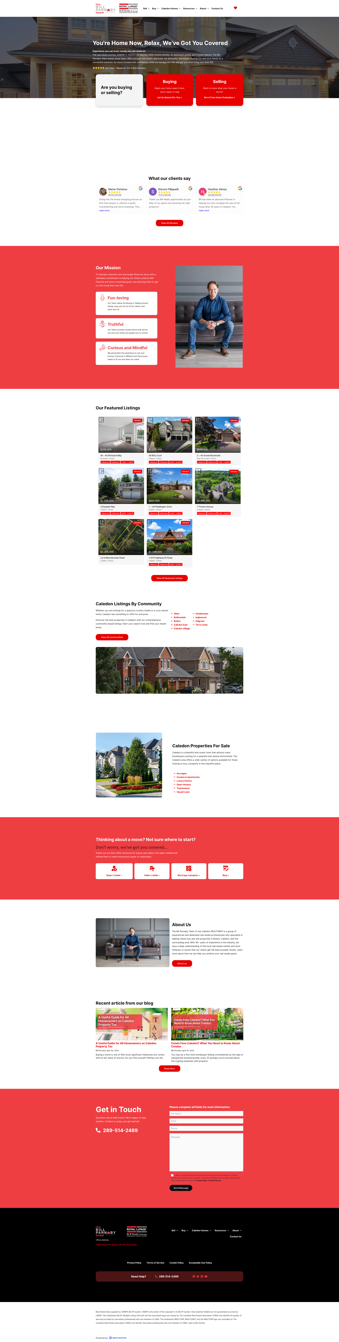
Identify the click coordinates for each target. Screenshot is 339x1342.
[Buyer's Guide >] (114, 868)
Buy (154, 8)
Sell (145, 8)
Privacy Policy (201, 1180)
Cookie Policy (177, 1262)
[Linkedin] (202, 1276)
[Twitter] (198, 1276)
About (203, 8)
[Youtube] (206, 1276)
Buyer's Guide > (114, 875)
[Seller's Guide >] (152, 868)
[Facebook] (194, 1276)
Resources (189, 8)
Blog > (226, 875)
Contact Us (217, 8)
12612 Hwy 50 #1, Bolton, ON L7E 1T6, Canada (116, 1245)
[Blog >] (225, 868)
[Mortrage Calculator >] (188, 868)
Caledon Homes (169, 8)
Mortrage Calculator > (189, 875)
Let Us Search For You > (169, 97)
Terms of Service (215, 1180)
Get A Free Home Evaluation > (219, 97)
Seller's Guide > (152, 875)
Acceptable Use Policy (200, 1262)
